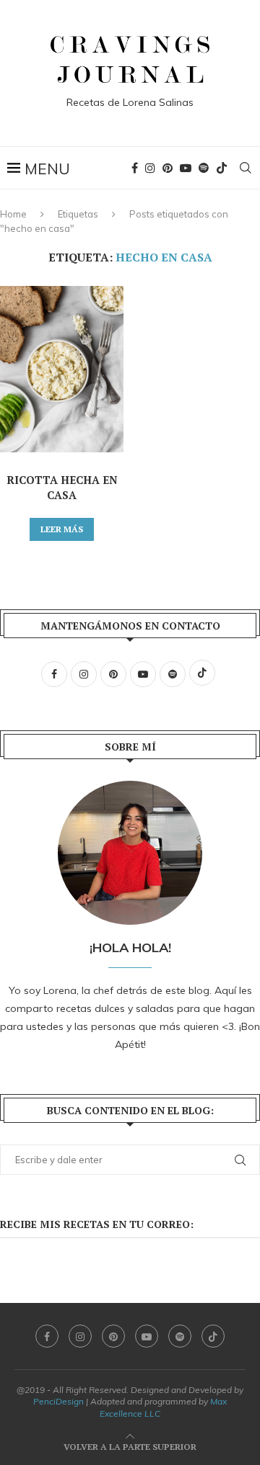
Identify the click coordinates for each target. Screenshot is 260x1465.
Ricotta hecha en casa (62, 487)
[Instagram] (150, 168)
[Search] (245, 168)
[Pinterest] (167, 168)
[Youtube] (185, 168)
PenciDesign (58, 1401)
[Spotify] (204, 168)
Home (13, 214)
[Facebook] (134, 168)
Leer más (61, 529)
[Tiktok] (222, 168)
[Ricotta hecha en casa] (62, 369)
